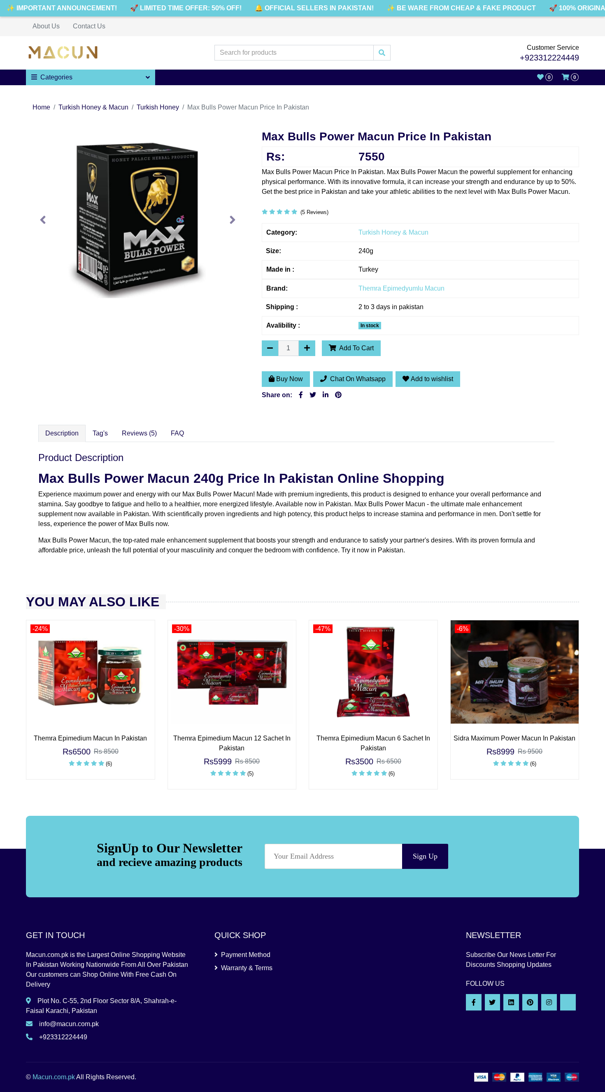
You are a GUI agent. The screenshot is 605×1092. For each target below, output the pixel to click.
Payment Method (245, 954)
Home (41, 107)
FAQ (177, 433)
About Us (46, 26)
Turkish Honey (158, 107)
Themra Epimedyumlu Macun (401, 288)
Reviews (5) (139, 433)
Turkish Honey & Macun (93, 107)
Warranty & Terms (246, 967)
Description (62, 433)
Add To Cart (356, 348)
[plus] (307, 348)
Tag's (100, 433)
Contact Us (89, 26)
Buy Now (289, 378)
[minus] (270, 348)
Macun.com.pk (54, 1076)
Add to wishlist (432, 378)
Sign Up (425, 856)
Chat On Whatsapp (357, 378)
